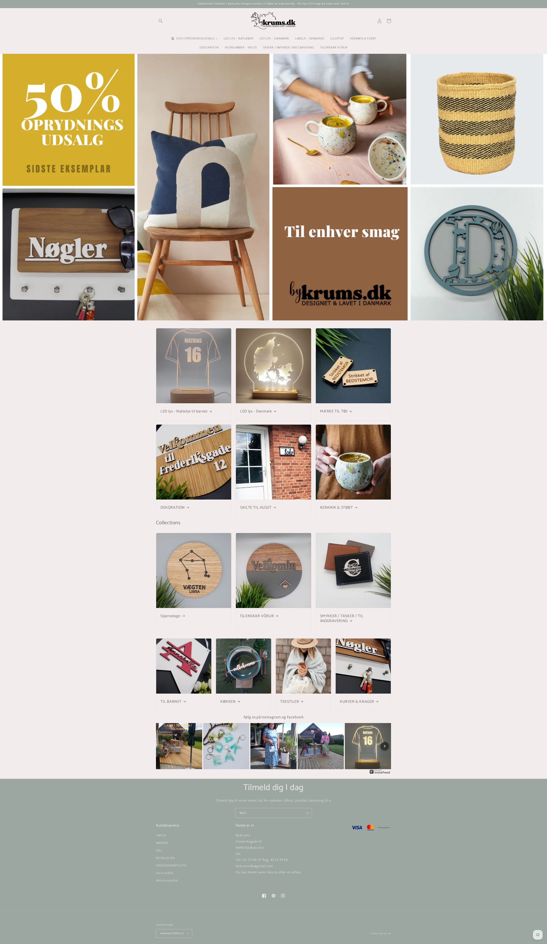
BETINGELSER (165, 858)
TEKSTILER (289, 701)
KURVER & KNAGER (357, 701)
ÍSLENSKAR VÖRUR (257, 616)
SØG (159, 850)
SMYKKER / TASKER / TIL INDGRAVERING (341, 619)
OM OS (161, 835)
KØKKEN (228, 701)
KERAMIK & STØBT (336, 507)
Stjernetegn (170, 616)
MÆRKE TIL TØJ (334, 411)
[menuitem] (194, 38)
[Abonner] (307, 813)
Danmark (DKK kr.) (172, 933)
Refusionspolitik (167, 880)
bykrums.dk (385, 933)
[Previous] (162, 746)
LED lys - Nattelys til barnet (183, 411)
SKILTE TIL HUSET (256, 507)
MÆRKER (162, 843)
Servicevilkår (165, 873)
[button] (160, 21)
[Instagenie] (380, 773)
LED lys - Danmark (256, 411)
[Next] (384, 746)
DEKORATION (172, 507)
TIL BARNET (171, 701)
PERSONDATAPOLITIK (171, 865)
